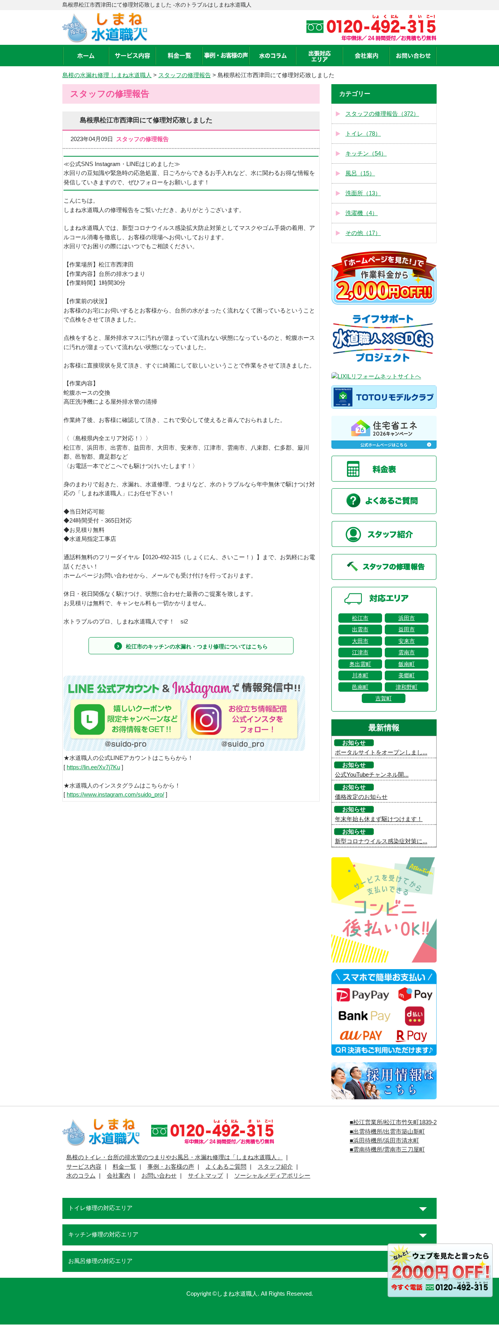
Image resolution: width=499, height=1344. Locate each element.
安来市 (406, 641)
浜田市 (406, 618)
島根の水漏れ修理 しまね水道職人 (107, 75)
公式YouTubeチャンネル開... (372, 775)
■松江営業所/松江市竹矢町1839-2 (393, 1122)
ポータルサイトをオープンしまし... (381, 752)
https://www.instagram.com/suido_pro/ (115, 794)
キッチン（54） (366, 153)
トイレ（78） (363, 134)
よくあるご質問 (225, 1167)
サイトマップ (205, 1176)
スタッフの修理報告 (184, 75)
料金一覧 (124, 1167)
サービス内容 (83, 1167)
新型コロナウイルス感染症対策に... (381, 841)
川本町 (360, 675)
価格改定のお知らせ (361, 797)
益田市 (406, 629)
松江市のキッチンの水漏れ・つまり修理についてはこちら (197, 646)
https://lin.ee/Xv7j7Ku (93, 767)
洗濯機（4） (361, 213)
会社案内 (118, 1176)
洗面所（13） (363, 193)
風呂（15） (360, 173)
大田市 (360, 641)
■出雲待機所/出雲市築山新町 (387, 1132)
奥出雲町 (360, 664)
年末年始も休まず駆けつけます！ (379, 819)
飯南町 (406, 664)
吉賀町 (383, 698)
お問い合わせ (159, 1176)
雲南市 (406, 652)
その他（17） (363, 233)
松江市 (360, 618)
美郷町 (406, 675)
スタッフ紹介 (275, 1167)
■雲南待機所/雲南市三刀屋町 (387, 1149)
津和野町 (407, 687)
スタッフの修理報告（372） (382, 114)
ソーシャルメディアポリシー (272, 1176)
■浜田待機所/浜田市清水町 (384, 1140)
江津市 (360, 652)
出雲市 (360, 629)
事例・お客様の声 (170, 1167)
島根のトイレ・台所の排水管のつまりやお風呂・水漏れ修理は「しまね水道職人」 (174, 1157)
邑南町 (360, 687)
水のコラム (81, 1176)
